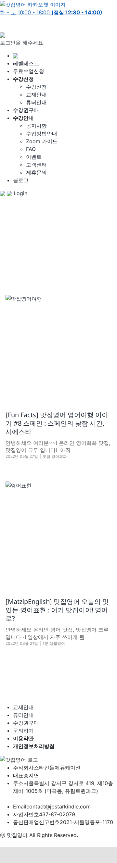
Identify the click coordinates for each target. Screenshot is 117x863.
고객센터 (36, 164)
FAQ (31, 149)
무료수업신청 (28, 71)
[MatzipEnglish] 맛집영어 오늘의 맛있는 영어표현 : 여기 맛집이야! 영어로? (57, 610)
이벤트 (34, 157)
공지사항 (36, 125)
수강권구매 (26, 110)
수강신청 (36, 86)
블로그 (21, 180)
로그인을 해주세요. (22, 42)
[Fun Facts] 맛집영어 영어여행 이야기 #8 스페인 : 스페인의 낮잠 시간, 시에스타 (57, 423)
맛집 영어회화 (55, 456)
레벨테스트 (26, 63)
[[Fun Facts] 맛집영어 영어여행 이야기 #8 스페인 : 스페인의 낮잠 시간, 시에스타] (58, 348)
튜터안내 (36, 102)
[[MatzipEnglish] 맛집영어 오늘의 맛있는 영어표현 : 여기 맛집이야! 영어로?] (58, 534)
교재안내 (36, 94)
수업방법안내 (41, 133)
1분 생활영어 (54, 643)
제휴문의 (36, 172)
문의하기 (23, 730)
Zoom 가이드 (42, 141)
